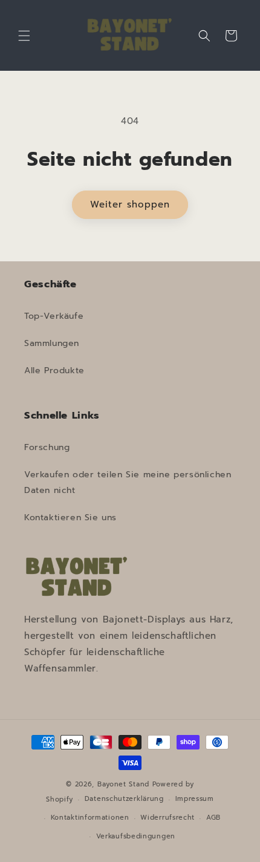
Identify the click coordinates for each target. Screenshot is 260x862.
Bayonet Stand (123, 784)
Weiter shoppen (130, 204)
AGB (213, 817)
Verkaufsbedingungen (135, 836)
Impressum (194, 799)
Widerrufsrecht (167, 817)
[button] (24, 35)
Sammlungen (51, 343)
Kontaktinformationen (90, 817)
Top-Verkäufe (53, 316)
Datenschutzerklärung (124, 799)
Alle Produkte (54, 370)
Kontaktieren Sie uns (70, 517)
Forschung (47, 447)
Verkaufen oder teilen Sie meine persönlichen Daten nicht (127, 482)
